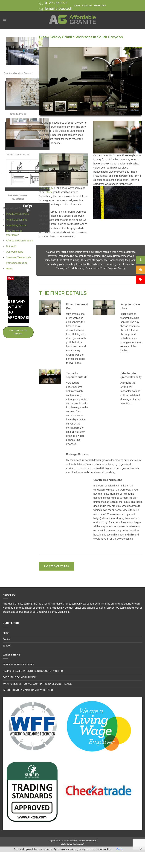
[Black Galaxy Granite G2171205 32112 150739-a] (118, 202)
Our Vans (11, 246)
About (6, 632)
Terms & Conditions (16, 219)
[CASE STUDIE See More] (27, 132)
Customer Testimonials (18, 257)
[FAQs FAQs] (27, 173)
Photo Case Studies (16, 262)
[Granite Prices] (27, 92)
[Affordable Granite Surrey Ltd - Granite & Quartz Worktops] (72, 20)
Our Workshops (14, 251)
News (9, 268)
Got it (119, 849)
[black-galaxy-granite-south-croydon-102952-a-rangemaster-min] (63, 169)
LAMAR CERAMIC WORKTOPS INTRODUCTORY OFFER (33, 671)
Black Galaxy (46, 188)
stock (49, 192)
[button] (5, 20)
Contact (7, 639)
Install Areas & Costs (17, 214)
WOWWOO (78, 844)
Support (7, 645)
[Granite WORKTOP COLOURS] (27, 51)
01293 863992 (56, 3)
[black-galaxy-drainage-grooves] (118, 137)
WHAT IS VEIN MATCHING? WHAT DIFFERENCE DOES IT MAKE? (37, 683)
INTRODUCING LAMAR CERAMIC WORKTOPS (28, 690)
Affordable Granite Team (19, 240)
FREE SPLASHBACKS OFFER (18, 664)
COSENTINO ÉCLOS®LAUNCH (19, 677)
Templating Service (16, 225)
